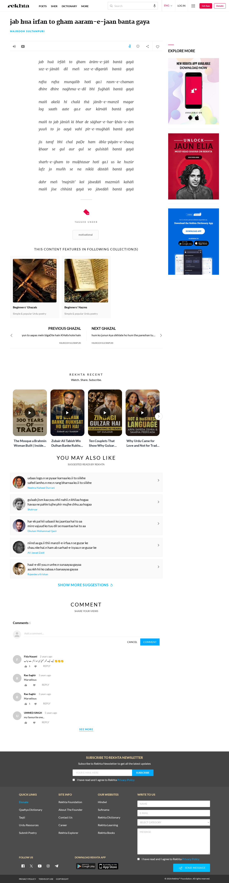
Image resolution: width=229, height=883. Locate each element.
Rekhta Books (106, 832)
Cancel (132, 641)
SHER (54, 6)
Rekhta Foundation (70, 802)
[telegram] (56, 866)
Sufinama (103, 809)
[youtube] (40, 866)
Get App (206, 5)
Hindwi (102, 802)
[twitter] (31, 866)
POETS (43, 6)
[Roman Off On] (130, 46)
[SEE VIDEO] (23, 46)
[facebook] (23, 866)
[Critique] (138, 46)
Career (63, 825)
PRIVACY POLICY (27, 879)
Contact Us (65, 817)
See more (86, 729)
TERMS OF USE (46, 879)
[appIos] (108, 866)
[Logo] (18, 6)
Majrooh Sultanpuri (27, 31)
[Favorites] (157, 46)
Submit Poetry (28, 832)
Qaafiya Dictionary (30, 809)
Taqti (22, 817)
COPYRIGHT (62, 879)
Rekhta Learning (108, 825)
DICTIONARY (69, 6)
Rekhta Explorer (68, 832)
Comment (150, 641)
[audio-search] (155, 5)
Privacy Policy (126, 779)
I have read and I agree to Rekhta (106, 779)
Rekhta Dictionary (109, 817)
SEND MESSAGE (195, 867)
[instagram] (48, 866)
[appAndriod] (85, 866)
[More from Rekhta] (193, 6)
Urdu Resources (29, 825)
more (85, 6)
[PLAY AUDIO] (14, 46)
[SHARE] (147, 46)
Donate (219, 5)
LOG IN (181, 5)
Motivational (86, 234)
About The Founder (70, 809)
